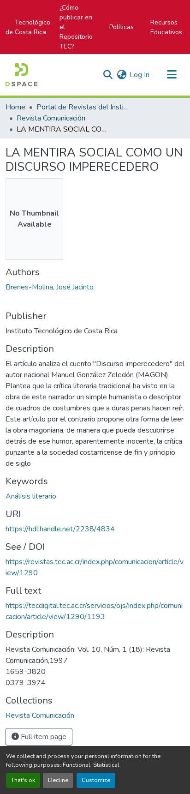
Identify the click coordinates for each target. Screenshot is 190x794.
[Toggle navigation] (171, 75)
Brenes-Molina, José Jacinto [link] (50, 287)
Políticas (121, 27)
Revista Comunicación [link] (51, 118)
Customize (96, 780)
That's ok (23, 780)
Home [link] (15, 107)
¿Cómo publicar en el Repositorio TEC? (76, 27)
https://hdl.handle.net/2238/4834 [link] (60, 529)
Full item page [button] (42, 737)
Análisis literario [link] (31, 496)
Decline (58, 780)
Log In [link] (139, 75)
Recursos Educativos (166, 27)
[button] (21, 74)
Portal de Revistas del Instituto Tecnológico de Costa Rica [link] (82, 107)
